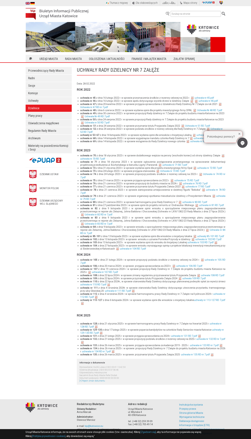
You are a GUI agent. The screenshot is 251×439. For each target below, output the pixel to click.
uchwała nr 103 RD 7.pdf (200, 242)
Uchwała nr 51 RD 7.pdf (197, 125)
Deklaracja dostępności (191, 421)
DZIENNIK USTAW (49, 174)
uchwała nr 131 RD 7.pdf (184, 336)
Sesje (31, 85)
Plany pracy (35, 115)
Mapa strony (190, 2)
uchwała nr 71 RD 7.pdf (174, 165)
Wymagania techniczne (192, 417)
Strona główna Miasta (191, 413)
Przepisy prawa (187, 408)
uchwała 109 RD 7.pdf (194, 278)
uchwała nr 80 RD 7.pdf (194, 202)
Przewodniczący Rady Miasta (46, 70)
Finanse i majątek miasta (149, 59)
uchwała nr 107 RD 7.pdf (105, 272)
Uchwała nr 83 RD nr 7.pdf (99, 223)
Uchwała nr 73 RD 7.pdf (172, 171)
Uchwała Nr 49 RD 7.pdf (97, 116)
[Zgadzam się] (148, 432)
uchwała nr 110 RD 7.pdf (93, 284)
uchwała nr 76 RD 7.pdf (195, 183)
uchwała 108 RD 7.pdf (213, 275)
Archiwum (34, 138)
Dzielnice (33, 108)
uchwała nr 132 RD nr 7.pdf (210, 339)
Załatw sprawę (184, 59)
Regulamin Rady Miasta (42, 130)
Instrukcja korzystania (191, 404)
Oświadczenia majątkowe (43, 123)
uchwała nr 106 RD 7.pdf (189, 266)
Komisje (33, 93)
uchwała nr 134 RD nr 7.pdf (96, 351)
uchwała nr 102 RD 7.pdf (208, 239)
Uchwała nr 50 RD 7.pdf (97, 122)
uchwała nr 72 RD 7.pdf (209, 168)
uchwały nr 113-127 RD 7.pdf (209, 300)
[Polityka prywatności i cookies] (48, 436)
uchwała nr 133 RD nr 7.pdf (204, 345)
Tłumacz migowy (118, 2)
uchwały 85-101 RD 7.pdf (210, 236)
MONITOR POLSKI (49, 188)
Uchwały (33, 100)
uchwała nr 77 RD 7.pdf (197, 186)
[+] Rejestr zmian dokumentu (92, 381)
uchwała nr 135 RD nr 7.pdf (195, 354)
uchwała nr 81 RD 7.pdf (211, 205)
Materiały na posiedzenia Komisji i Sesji (48, 147)
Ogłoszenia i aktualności (106, 59)
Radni (31, 78)
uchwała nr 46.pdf (208, 101)
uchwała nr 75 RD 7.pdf (186, 180)
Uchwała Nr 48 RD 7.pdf (209, 110)
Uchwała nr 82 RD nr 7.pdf (99, 214)
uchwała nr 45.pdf (204, 97)
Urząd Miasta (48, 59)
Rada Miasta (73, 59)
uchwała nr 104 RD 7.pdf (133, 248)
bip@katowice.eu (94, 426)
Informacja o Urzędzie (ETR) (194, 425)
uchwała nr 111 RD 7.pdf (118, 290)
